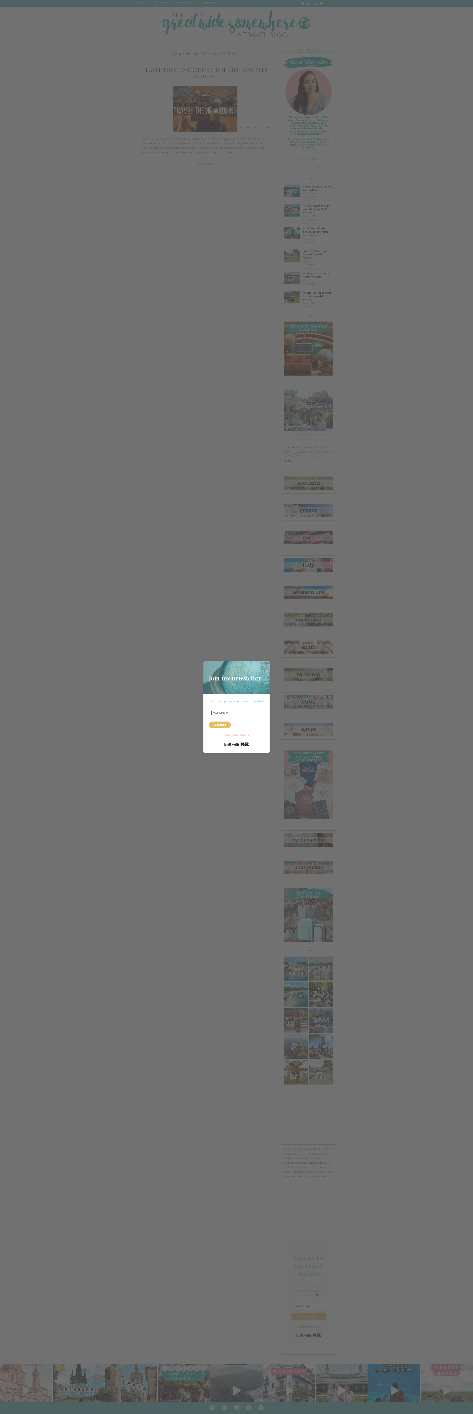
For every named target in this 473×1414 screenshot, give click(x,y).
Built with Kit (236, 744)
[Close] (264, 666)
